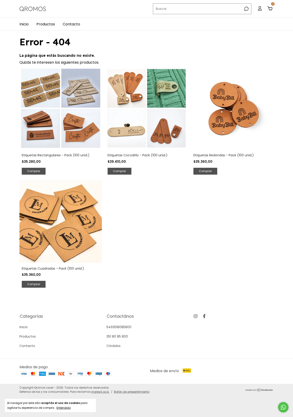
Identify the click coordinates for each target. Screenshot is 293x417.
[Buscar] (246, 9)
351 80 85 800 (117, 336)
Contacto (71, 24)
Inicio (24, 24)
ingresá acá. (100, 392)
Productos (45, 24)
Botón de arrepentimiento (131, 392)
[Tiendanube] (259, 390)
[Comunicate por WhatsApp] (283, 407)
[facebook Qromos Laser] (204, 316)
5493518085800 (118, 327)
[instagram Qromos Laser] (195, 316)
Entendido (64, 407)
